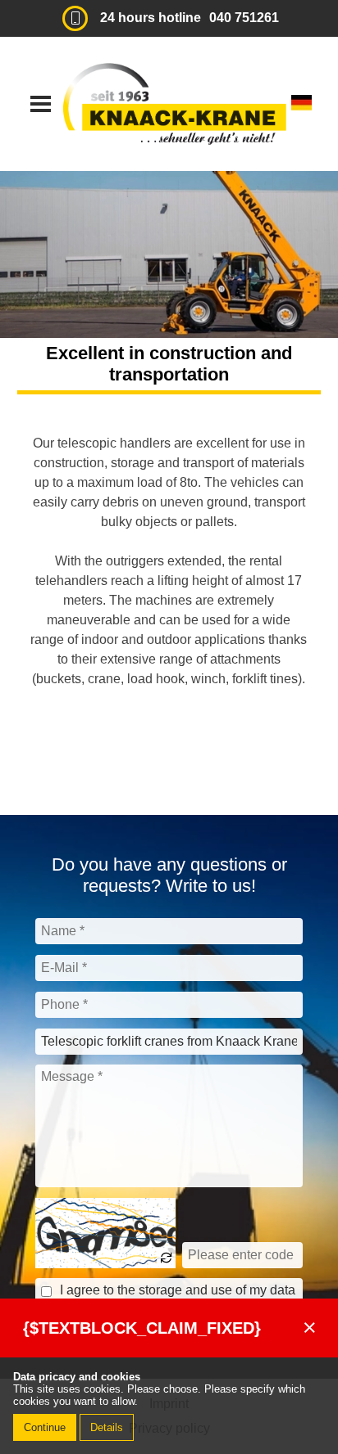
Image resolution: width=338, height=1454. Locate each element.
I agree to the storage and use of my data (177, 1290)
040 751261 (244, 18)
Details (106, 1427)
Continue (45, 1427)
